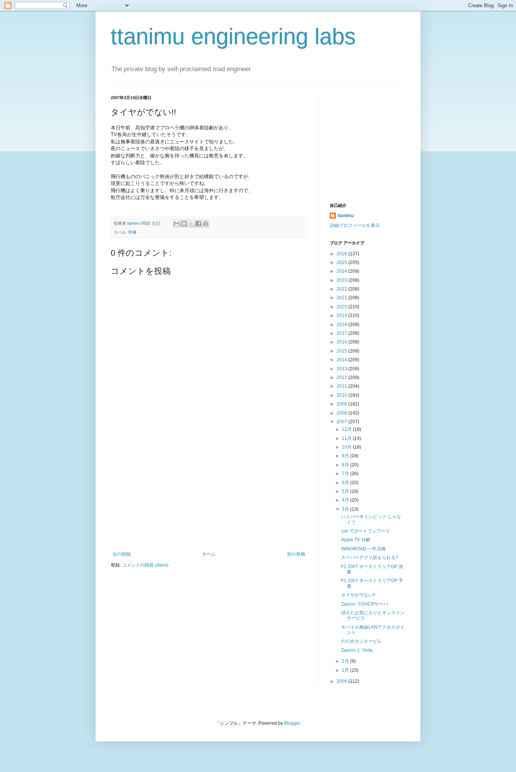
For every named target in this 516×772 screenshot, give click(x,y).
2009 (342, 404)
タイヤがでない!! (358, 595)
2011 (342, 386)
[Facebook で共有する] (198, 223)
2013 (342, 368)
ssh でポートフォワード (365, 531)
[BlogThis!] (184, 223)
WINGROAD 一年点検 (363, 548)
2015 (342, 351)
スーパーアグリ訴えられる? (369, 557)
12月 (347, 429)
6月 (346, 482)
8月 (346, 465)
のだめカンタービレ (361, 641)
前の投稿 (296, 554)
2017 (342, 333)
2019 (342, 315)
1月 (346, 670)
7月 (346, 473)
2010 (342, 395)
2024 (342, 271)
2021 (342, 297)
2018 (342, 324)
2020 (342, 306)
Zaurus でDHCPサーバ (364, 604)
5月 (346, 491)
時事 (132, 232)
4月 (346, 500)
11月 (347, 438)
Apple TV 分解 (355, 539)
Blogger (292, 723)
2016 (342, 342)
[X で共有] (191, 223)
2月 (346, 661)
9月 (346, 455)
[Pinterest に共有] (205, 223)
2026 (342, 253)
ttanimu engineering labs (233, 36)
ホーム (209, 554)
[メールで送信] (177, 223)
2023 (342, 280)
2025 (342, 262)
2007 (342, 421)
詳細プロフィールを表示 (355, 225)
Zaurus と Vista (356, 650)
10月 (347, 447)
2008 (342, 413)
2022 (342, 289)
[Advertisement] (209, 494)
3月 (346, 509)
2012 (342, 377)
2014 (342, 359)
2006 (342, 681)
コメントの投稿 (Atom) (145, 565)
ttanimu (345, 215)
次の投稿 (122, 554)
